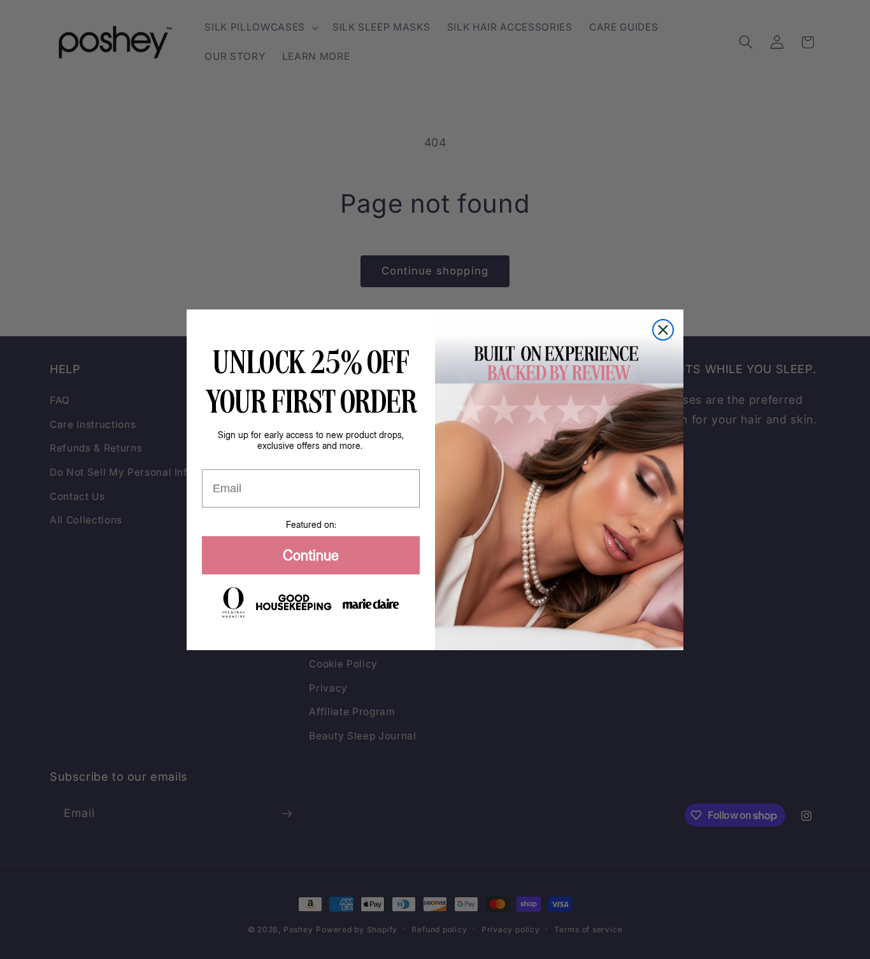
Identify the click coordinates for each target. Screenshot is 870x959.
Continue (311, 555)
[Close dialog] (663, 330)
